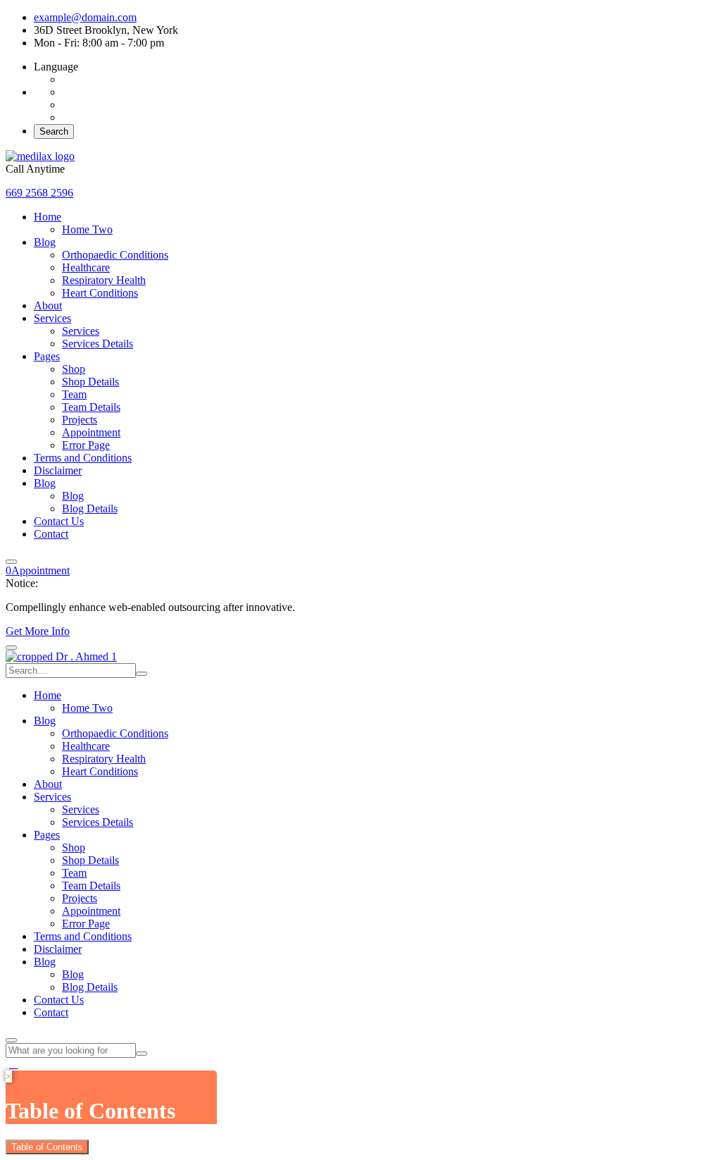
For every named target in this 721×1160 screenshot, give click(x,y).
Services (52, 318)
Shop (73, 369)
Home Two (87, 229)
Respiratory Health (104, 280)
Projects (79, 420)
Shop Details (90, 382)
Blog (45, 242)
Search (53, 131)
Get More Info (38, 631)
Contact (51, 534)
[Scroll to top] (13, 1064)
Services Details (97, 344)
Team (74, 394)
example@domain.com (85, 17)
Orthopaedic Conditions (115, 255)
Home (47, 217)
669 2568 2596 (39, 193)
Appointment (91, 432)
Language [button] (56, 67)
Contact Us (59, 521)
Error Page (86, 445)
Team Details (91, 407)
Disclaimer (58, 470)
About (48, 305)
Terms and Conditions (83, 458)
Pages (47, 356)
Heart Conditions (100, 293)
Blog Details (90, 508)
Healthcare (86, 267)
